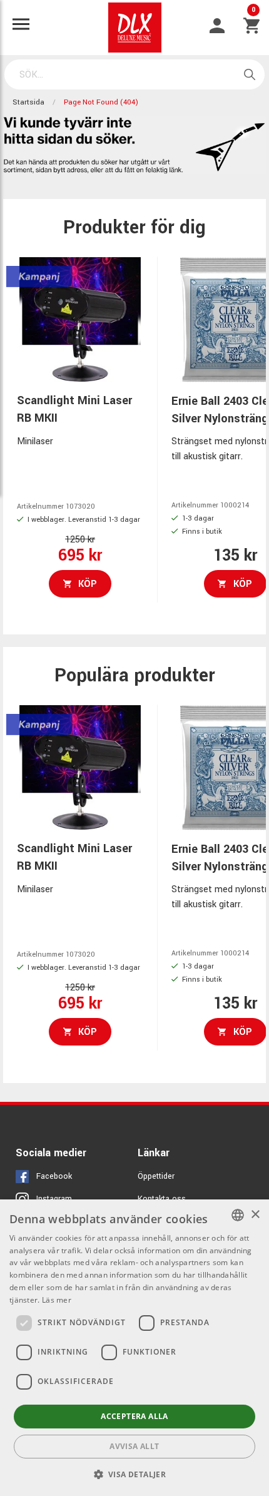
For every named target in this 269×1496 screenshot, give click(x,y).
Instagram (54, 1198)
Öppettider (156, 1176)
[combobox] (237, 1215)
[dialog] (134, 1347)
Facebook (54, 1176)
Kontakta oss (162, 1198)
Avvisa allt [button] (134, 1446)
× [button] (255, 1214)
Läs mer (56, 1300)
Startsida (28, 102)
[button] (134, 1474)
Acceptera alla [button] (134, 1416)
